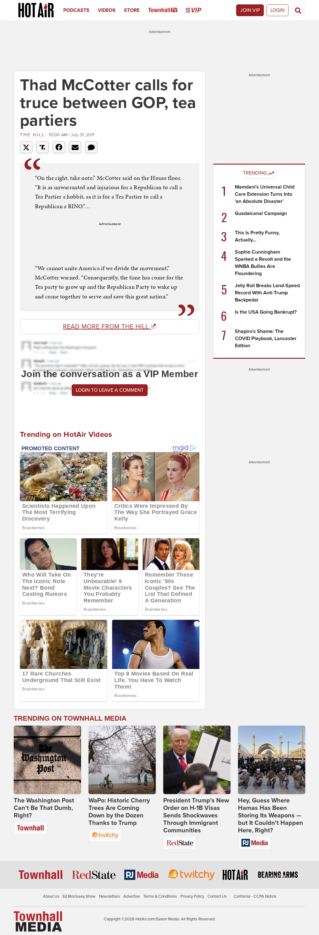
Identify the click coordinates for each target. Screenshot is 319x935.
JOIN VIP (250, 10)
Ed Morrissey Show (79, 896)
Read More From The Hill (107, 326)
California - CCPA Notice (255, 896)
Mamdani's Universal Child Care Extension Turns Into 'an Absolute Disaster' (264, 194)
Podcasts (76, 10)
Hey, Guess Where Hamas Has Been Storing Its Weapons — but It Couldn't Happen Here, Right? (270, 815)
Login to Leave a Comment (110, 390)
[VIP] (198, 10)
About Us (51, 896)
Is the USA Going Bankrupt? (266, 312)
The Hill (33, 135)
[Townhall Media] (38, 921)
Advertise (131, 896)
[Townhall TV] (167, 10)
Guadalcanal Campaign (261, 213)
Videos (107, 10)
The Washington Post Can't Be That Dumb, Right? (44, 808)
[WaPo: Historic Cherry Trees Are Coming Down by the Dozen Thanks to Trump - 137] (122, 760)
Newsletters (109, 896)
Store (132, 10)
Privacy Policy (192, 896)
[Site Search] (298, 10)
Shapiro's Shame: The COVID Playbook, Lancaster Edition (266, 338)
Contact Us (217, 896)
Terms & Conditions (160, 896)
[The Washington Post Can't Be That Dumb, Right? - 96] (47, 760)
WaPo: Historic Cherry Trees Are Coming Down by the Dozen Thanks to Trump (119, 812)
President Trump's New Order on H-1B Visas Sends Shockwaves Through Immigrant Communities (196, 815)
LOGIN (277, 10)
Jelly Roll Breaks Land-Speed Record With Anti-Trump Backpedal (267, 293)
